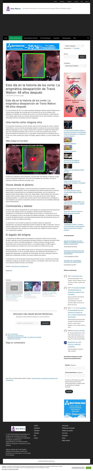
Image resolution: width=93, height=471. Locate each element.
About (64, 438)
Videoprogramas (66, 38)
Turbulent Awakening (70, 143)
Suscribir (69, 391)
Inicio (5, 38)
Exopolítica (56, 38)
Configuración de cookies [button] (78, 467)
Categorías (67, 63)
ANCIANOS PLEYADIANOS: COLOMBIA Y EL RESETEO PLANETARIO (24, 337)
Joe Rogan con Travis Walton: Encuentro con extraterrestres (72, 261)
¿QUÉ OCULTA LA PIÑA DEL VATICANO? (74, 344)
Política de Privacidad (68, 428)
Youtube (76, 1)
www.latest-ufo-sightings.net (19, 266)
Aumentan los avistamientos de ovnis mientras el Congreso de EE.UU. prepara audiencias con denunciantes (77, 312)
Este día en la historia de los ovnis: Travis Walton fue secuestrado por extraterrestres (32, 293)
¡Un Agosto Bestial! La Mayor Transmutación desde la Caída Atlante (73, 192)
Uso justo (64, 433)
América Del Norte (18, 335)
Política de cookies (67, 430)
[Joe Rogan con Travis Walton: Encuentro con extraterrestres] (50, 286)
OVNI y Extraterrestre (15, 38)
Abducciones (10, 335)
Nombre (70, 365)
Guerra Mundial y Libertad (30, 38)
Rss (82, 1)
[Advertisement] (46, 25)
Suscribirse (46, 323)
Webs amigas (66, 440)
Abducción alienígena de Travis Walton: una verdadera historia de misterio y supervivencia (14, 296)
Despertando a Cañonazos (14, 338)
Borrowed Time (77, 276)
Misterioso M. (72, 342)
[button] (88, 38)
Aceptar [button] (88, 467)
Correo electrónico (74, 372)
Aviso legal (65, 425)
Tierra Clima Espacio (45, 38)
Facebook (62, 1)
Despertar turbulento (70, 151)
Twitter (55, 1)
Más (75, 38)
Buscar (66, 54)
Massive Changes (79, 330)
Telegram (69, 1)
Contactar (65, 435)
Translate (76, 48)
